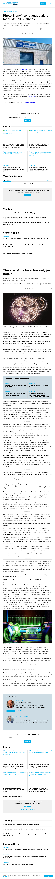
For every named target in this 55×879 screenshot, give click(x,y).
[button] (4, 4)
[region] (27, 183)
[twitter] (27, 34)
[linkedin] (25, 34)
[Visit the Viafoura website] (48, 187)
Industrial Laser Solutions (10, 11)
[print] (51, 34)
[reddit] (30, 34)
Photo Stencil (23, 69)
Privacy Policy (6, 876)
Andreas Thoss (7, 283)
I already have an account (28, 198)
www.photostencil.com (28, 102)
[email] (32, 34)
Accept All (48, 876)
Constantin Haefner (17, 283)
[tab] (7, 180)
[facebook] (22, 34)
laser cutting (31, 96)
